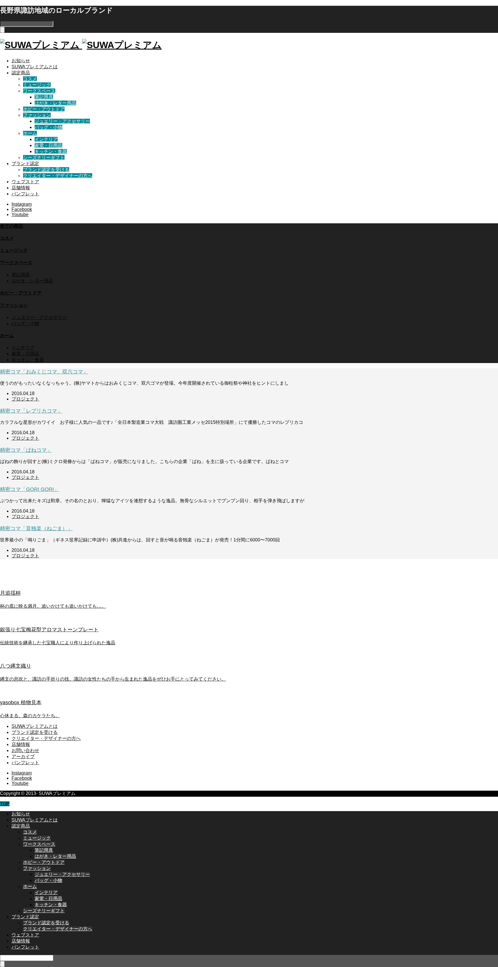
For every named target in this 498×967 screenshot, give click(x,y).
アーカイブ (23, 756)
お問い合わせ (25, 750)
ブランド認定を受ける (46, 169)
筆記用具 (44, 97)
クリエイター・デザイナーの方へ (57, 175)
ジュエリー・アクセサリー (62, 121)
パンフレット (25, 193)
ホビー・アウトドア (44, 109)
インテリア (46, 139)
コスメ (30, 78)
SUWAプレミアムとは (35, 66)
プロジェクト (25, 398)
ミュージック (37, 84)
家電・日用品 (48, 145)
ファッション (37, 115)
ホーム (30, 133)
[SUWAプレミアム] (81, 45)
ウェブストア (25, 181)
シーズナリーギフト (44, 157)
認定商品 (21, 72)
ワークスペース (39, 90)
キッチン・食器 (51, 151)
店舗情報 (21, 187)
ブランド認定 (25, 163)
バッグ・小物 (48, 127)
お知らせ (21, 60)
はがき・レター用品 (55, 103)
